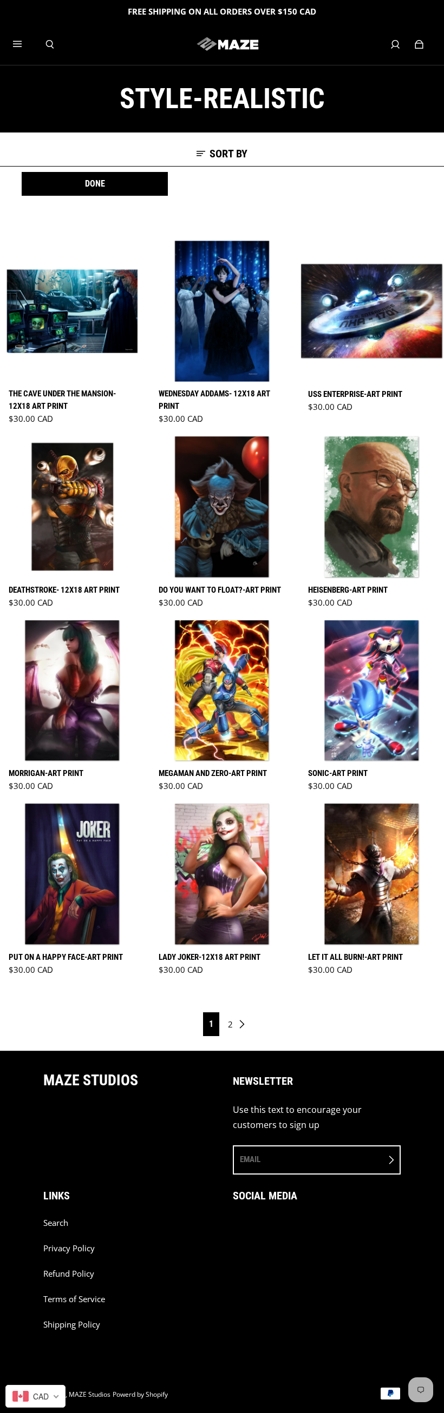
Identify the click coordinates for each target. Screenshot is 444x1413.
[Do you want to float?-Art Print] (222, 507)
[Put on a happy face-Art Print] (72, 874)
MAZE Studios (89, 1394)
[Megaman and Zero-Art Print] (222, 691)
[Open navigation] (25, 44)
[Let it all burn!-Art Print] (371, 874)
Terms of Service (74, 1299)
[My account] (395, 44)
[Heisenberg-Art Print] (371, 507)
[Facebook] (236, 1228)
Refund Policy (68, 1273)
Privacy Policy (69, 1248)
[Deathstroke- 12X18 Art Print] (72, 507)
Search (55, 1223)
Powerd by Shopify (140, 1394)
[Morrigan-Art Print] (72, 691)
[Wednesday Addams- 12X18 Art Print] (222, 311)
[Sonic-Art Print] (371, 691)
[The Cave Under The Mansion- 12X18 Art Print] (72, 311)
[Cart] (419, 44)
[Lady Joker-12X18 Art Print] (222, 874)
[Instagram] (260, 1228)
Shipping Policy (71, 1324)
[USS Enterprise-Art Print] (371, 311)
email (250, 1159)
